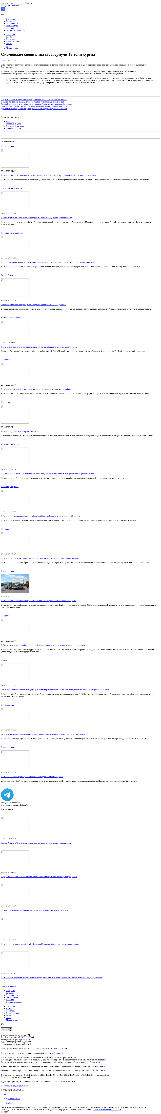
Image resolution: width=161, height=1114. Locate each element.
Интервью (10, 19)
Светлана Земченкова (15, 126)
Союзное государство (15, 30)
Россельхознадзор (13, 124)
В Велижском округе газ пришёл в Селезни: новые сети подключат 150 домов (34, 910)
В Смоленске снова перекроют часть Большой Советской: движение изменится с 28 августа (40, 516)
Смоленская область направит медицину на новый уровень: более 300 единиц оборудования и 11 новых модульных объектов (55, 690)
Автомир (10, 28)
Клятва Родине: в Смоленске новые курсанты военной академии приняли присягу (36, 218)
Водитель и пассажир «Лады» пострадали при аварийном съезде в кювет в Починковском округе (43, 734)
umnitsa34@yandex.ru (41, 1048)
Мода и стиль (12, 48)
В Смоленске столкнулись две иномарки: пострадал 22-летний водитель (32, 777)
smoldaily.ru (100, 1066)
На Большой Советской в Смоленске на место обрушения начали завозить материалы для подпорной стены (47, 474)
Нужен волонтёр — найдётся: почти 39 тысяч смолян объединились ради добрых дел (37, 389)
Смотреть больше (8, 986)
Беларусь (10, 121)
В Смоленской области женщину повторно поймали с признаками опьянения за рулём (38, 601)
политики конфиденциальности (107, 1109)
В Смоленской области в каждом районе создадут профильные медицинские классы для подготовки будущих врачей (51, 978)
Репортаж (10, 21)
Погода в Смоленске (10, 6)
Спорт (8, 46)
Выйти (9, 1103)
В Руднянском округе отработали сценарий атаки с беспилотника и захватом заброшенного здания (43, 645)
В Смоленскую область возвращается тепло (19, 431)
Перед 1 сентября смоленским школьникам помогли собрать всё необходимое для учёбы (39, 347)
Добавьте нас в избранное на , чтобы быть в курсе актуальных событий (34, 109)
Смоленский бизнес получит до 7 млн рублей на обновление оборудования (33, 304)
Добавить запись (13, 1099)
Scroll (3, 1094)
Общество (10, 34)
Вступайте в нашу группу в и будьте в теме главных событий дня (36, 104)
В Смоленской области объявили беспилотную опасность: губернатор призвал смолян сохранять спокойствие (48, 175)
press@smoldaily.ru (23, 1039)
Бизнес (9, 44)
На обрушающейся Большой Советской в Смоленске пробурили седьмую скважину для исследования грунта (48, 262)
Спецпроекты (12, 23)
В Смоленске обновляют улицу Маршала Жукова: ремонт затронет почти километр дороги (40, 558)
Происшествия (12, 41)
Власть (9, 37)
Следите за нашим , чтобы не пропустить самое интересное (34, 99)
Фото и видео (12, 26)
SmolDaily (18, 1090)
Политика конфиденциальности (15, 1086)
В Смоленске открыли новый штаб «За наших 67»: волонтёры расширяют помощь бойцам (40, 944)
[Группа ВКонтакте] (3, 10)
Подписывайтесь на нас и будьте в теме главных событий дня (32, 102)
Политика (10, 39)
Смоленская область (14, 128)
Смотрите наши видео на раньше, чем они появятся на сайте (34, 106)
